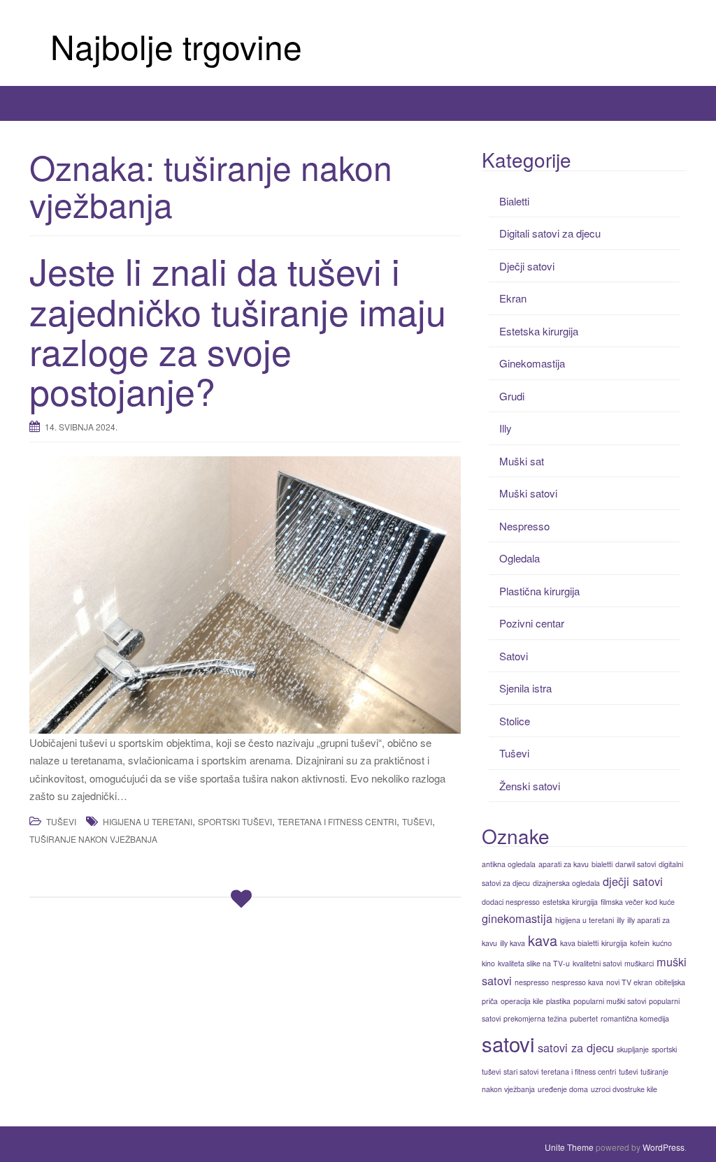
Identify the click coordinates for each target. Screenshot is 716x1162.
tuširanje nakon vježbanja (93, 839)
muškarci (639, 963)
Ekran (513, 298)
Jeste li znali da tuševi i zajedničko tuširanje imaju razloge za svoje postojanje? (237, 330)
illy (620, 920)
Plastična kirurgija (539, 590)
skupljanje (633, 1049)
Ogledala (519, 558)
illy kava (512, 943)
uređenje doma (563, 1089)
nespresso (532, 982)
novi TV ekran (629, 982)
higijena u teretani (147, 821)
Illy (505, 428)
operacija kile (522, 1001)
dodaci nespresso (511, 901)
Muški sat (521, 460)
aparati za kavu (563, 864)
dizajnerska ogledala (566, 883)
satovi (508, 1043)
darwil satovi (635, 864)
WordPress (664, 1147)
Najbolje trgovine (176, 46)
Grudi (511, 395)
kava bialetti (579, 943)
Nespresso (524, 525)
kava (542, 940)
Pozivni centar (531, 623)
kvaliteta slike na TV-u (534, 963)
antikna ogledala (509, 864)
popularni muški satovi (609, 1001)
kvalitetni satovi (597, 963)
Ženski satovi (529, 785)
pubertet (584, 1018)
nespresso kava (577, 982)
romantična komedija (635, 1018)
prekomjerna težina (535, 1018)
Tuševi (61, 821)
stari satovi (520, 1071)
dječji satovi (633, 881)
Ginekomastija (532, 363)
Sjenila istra (525, 688)
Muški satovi (528, 493)
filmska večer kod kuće (638, 901)
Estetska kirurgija (538, 331)
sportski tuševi (235, 821)
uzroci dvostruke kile (624, 1089)
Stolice (514, 720)
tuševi (417, 821)
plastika (558, 1001)
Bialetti (514, 201)
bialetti (602, 864)
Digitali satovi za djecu (550, 233)
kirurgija (614, 943)
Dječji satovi (526, 266)
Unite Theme (569, 1147)
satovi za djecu (576, 1047)
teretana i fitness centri (337, 821)
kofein (640, 943)
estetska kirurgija (570, 901)
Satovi (513, 655)
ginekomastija (517, 918)
